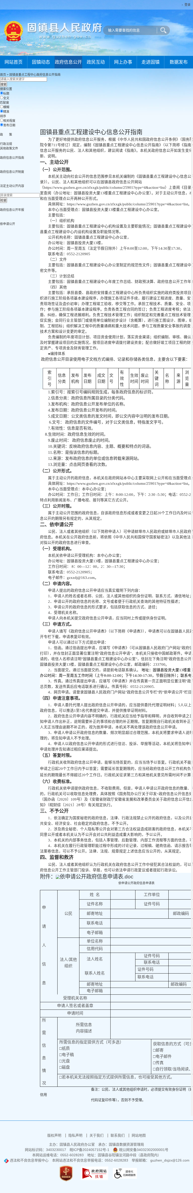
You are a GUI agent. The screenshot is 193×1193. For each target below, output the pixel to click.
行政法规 (6, 144)
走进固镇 (150, 62)
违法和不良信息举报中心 (29, 1160)
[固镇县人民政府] (53, 30)
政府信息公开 (68, 62)
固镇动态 (41, 62)
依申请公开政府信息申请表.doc (96, 877)
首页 (3, 75)
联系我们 (118, 1135)
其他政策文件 (9, 148)
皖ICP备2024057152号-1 (89, 1150)
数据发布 (179, 62)
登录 (187, 5)
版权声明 (54, 1135)
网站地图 (139, 1135)
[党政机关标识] (66, 1173)
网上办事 (123, 62)
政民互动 (96, 62)
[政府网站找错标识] (94, 1173)
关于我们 (97, 1135)
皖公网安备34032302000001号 (143, 1150)
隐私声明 (75, 1135)
